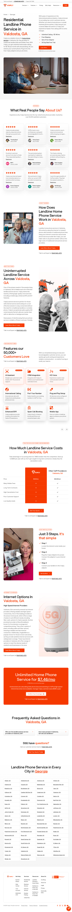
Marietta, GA (40, 820)
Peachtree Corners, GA (11, 831)
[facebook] (57, 905)
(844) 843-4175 (57, 253)
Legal (42, 885)
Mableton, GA (8, 820)
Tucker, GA (8, 851)
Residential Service (27, 880)
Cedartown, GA (41, 792)
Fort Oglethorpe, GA (42, 804)
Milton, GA (7, 823)
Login (65, 5)
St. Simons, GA (24, 847)
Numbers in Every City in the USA (35, 887)
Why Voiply (48, 5)
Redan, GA (56, 831)
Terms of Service (33, 905)
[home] (8, 5)
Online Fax (27, 897)
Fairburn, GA (24, 804)
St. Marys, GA (56, 843)
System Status (17, 880)
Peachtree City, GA (58, 827)
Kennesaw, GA (25, 812)
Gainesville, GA (57, 804)
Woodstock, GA (25, 859)
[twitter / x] (62, 905)
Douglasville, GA (25, 800)
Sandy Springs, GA (26, 839)
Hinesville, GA (40, 808)
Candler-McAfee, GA (26, 792)
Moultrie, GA (24, 823)
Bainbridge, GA (41, 784)
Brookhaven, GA (25, 788)
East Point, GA (57, 800)
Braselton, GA (8, 788)
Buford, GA (40, 788)
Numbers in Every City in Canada (35, 893)
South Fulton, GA (25, 843)
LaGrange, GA (57, 812)
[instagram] (60, 905)
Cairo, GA (55, 788)
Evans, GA (7, 804)
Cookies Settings (43, 905)
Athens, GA (56, 780)
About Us (43, 882)
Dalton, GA (56, 796)
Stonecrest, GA (9, 847)
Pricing (41, 5)
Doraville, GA (8, 800)
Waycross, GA (41, 855)
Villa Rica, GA (56, 851)
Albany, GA (8, 780)
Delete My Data (43, 891)
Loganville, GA (41, 816)
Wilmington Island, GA (59, 855)
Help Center (17, 885)
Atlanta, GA (8, 784)
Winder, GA (8, 859)
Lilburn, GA (7, 816)
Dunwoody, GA (41, 800)
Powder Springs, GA (42, 831)
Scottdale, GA (57, 839)
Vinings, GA (8, 855)
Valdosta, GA (24, 851)
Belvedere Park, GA (58, 784)
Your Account (18, 889)
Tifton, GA (56, 847)
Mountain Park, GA (42, 823)
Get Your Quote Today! (36, 752)
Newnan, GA (56, 823)
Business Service (26, 885)
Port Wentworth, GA (26, 831)
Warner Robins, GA (26, 855)
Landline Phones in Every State (35, 881)
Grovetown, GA (25, 808)
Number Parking (26, 894)
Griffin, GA (7, 808)
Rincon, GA (24, 835)
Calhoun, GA (8, 792)
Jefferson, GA (57, 808)
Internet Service (26, 889)
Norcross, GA (8, 827)
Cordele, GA (40, 796)
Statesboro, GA (41, 843)
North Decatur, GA (26, 827)
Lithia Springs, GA (25, 816)
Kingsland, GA (40, 812)
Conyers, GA (24, 796)
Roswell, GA (8, 839)
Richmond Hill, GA (9, 835)
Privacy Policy (24, 905)
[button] (25, 5)
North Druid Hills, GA (42, 827)
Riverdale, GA (40, 835)
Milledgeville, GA (57, 820)
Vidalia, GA (40, 851)
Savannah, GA (40, 839)
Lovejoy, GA (56, 816)
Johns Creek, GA (9, 812)
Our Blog (43, 880)
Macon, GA (24, 820)
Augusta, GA (24, 784)
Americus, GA (40, 780)
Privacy (43, 888)
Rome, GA (55, 835)
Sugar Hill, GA (40, 847)
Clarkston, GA (57, 792)
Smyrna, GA (8, 843)
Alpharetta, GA (25, 780)
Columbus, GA (8, 796)
